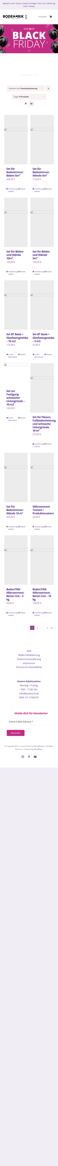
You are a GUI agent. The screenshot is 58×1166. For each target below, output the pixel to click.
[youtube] (35, 756)
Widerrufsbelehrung (29, 655)
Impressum (29, 663)
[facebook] (29, 756)
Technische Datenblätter (29, 667)
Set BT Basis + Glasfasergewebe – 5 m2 (43, 337)
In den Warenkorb (12, 355)
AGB (29, 651)
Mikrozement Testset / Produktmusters (43, 510)
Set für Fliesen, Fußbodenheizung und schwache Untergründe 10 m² (44, 423)
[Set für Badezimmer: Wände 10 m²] (16, 477)
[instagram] (22, 756)
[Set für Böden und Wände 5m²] (42, 222)
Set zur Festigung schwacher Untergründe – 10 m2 (15, 397)
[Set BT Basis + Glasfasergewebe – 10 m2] (16, 305)
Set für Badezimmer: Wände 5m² (41, 172)
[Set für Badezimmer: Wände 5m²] (42, 139)
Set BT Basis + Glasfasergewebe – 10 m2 (17, 337)
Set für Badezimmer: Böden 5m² (15, 172)
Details (22, 189)
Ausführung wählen (12, 190)
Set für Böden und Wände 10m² (15, 255)
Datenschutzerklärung (29, 659)
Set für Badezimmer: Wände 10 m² (15, 510)
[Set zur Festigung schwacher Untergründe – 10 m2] (16, 375)
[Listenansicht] (31, 103)
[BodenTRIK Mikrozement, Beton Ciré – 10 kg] (42, 560)
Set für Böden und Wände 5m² (41, 255)
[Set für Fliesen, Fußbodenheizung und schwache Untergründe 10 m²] (42, 388)
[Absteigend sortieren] (48, 88)
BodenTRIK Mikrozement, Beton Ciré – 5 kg (15, 594)
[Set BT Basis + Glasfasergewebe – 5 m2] (42, 305)
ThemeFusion (39, 746)
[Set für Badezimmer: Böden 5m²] (16, 139)
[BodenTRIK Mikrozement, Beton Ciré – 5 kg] (16, 560)
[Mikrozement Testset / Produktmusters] (42, 477)
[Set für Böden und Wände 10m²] (16, 222)
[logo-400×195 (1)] (13, 12)
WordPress (38, 749)
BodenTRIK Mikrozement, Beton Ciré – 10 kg (42, 594)
